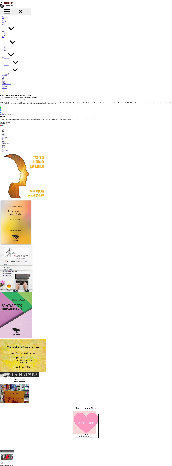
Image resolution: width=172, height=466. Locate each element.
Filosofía (3, 37)
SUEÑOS (3, 90)
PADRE (3, 22)
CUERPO (3, 91)
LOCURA (3, 80)
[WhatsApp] (86, 107)
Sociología (6, 72)
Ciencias (3, 57)
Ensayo (5, 32)
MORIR (3, 130)
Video (4, 47)
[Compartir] (86, 112)
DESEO (3, 131)
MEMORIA (3, 85)
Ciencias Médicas (6, 58)
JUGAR (3, 89)
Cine (4, 45)
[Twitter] (86, 110)
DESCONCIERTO (4, 88)
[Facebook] (86, 108)
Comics (5, 50)
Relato (4, 35)
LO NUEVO (4, 139)
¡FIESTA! (3, 20)
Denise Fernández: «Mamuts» (4, 113)
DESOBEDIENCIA (5, 86)
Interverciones (6, 49)
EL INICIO (3, 129)
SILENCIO (3, 19)
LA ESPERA (4, 21)
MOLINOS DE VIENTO (5, 23)
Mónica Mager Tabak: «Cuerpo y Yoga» (5, 114)
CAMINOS (3, 24)
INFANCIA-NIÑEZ (5, 17)
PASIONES (3, 135)
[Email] (86, 111)
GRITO (3, 18)
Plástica (5, 48)
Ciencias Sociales (6, 65)
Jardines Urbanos (4, 75)
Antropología (7, 74)
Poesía (4, 33)
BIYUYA (3, 87)
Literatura (3, 31)
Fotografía (5, 46)
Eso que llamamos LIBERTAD (6, 148)
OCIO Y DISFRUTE (5, 83)
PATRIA (3, 16)
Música (8, 73)
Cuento (5, 34)
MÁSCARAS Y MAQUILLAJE (6, 84)
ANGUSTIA (4, 82)
